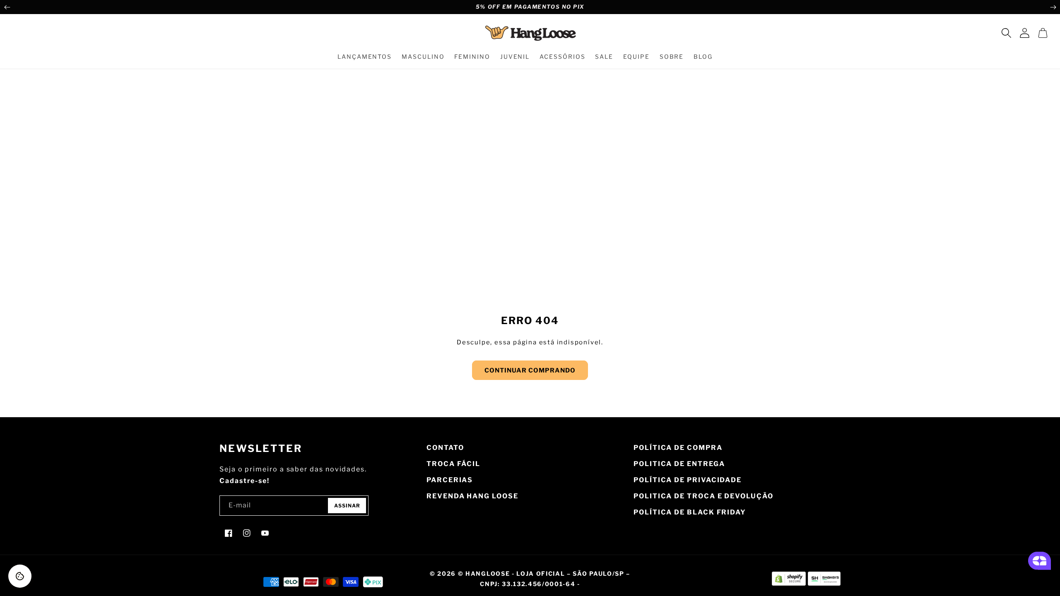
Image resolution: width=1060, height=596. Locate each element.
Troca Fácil (453, 464)
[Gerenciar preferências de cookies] (19, 576)
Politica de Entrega (679, 464)
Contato (445, 448)
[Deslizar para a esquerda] (7, 7)
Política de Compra (678, 448)
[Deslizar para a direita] (1053, 7)
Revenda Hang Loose (472, 496)
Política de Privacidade (688, 480)
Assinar (347, 505)
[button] (1006, 33)
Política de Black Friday (690, 512)
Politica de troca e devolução (703, 496)
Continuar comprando (530, 370)
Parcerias (449, 480)
